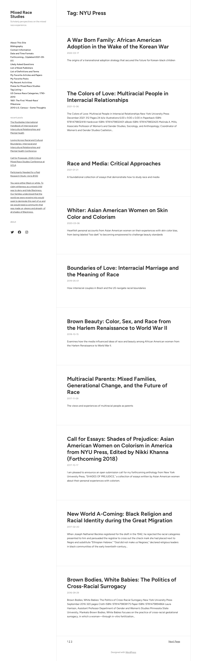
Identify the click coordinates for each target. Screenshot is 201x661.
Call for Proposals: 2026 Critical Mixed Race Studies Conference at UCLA (27, 162)
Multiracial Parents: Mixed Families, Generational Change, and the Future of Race (117, 385)
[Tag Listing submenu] (22, 89)
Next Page (174, 641)
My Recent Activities (21, 82)
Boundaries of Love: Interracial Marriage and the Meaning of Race (123, 271)
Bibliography (16, 46)
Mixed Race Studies (21, 14)
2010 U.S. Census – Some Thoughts (28, 107)
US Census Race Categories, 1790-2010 (27, 95)
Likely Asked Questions (22, 64)
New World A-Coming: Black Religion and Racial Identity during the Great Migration (119, 517)
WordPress (130, 652)
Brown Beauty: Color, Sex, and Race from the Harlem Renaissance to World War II (119, 324)
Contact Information (20, 49)
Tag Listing (15, 89)
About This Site (18, 42)
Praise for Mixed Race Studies (25, 86)
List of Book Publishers (21, 68)
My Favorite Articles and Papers (26, 75)
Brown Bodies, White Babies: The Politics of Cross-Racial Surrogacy (121, 583)
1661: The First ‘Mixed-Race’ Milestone (24, 102)
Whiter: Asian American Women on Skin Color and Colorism (117, 213)
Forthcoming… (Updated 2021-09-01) (27, 59)
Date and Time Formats (22, 53)
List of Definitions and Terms (24, 71)
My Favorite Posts (19, 78)
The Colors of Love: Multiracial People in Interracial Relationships (117, 96)
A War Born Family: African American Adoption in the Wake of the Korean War (118, 43)
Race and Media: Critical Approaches (113, 163)
